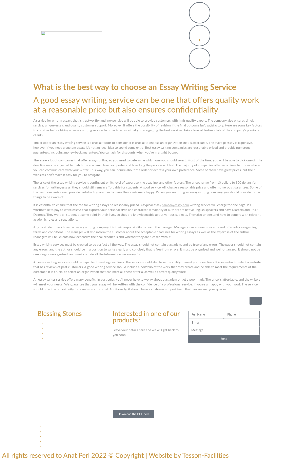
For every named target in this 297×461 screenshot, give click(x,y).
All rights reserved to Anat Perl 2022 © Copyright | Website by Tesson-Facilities (115, 456)
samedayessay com (175, 205)
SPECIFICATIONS (159, 36)
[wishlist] (199, 35)
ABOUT (173, 27)
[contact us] (199, 12)
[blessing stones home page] (71, 36)
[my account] (199, 58)
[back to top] (256, 301)
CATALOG (132, 36)
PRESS (148, 45)
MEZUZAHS (127, 27)
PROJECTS (152, 27)
